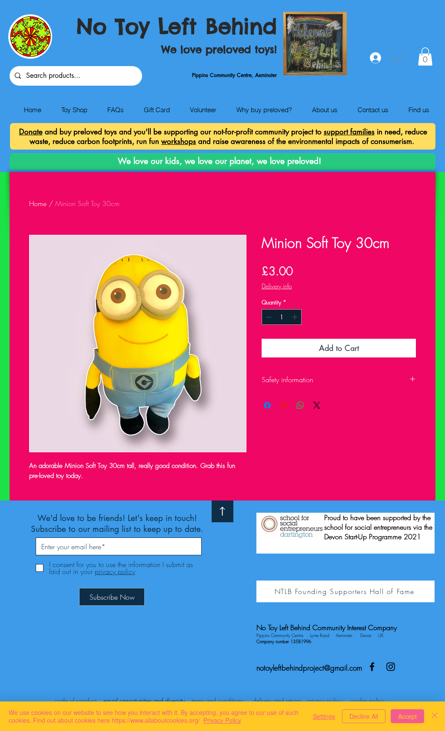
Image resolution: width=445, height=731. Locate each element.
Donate (31, 132)
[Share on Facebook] (267, 405)
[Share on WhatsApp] (300, 405)
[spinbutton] (281, 317)
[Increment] (295, 317)
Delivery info (277, 286)
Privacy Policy (222, 720)
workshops (178, 141)
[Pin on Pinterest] (284, 405)
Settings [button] (324, 716)
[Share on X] (317, 405)
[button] (425, 56)
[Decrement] (268, 317)
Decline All (363, 716)
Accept (407, 716)
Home (37, 203)
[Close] (434, 716)
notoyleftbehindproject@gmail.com (309, 668)
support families (349, 132)
